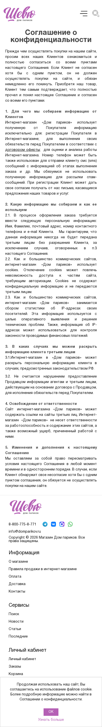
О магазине (18, 561)
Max (62, 525)
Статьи (15, 629)
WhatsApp (71, 525)
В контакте (54, 525)
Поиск (14, 614)
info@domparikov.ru (25, 531)
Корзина (16, 674)
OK (51, 712)
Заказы (15, 666)
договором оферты (22, 150)
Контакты (17, 591)
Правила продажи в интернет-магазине (43, 569)
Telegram (46, 525)
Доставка (17, 584)
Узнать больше (51, 720)
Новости (16, 621)
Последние (18, 636)
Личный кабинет (22, 659)
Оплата (15, 576)
